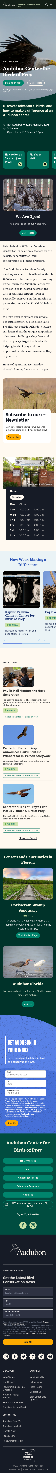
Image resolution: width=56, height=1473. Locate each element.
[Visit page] (29, 395)
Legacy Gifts (9, 1436)
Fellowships (36, 1382)
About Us (28, 1194)
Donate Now (9, 1431)
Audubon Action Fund (14, 1407)
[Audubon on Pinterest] (50, 1356)
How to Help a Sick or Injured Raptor (13, 158)
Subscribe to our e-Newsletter (26, 417)
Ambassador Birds (28, 1177)
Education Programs (28, 1186)
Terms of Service (26, 1101)
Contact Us (30, 1160)
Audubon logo (9, 4)
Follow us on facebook (23, 1225)
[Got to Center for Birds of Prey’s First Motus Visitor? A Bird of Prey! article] (28, 808)
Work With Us (37, 1377)
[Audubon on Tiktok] (41, 1356)
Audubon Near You (12, 1421)
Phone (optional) (13, 1090)
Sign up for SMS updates (38, 1398)
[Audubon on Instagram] (6, 1356)
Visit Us (28, 1004)
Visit (28, 1169)
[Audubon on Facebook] (15, 1356)
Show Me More (27, 838)
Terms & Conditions (20, 1116)
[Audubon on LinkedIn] (32, 1356)
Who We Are (9, 1377)
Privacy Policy (10, 1101)
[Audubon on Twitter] (24, 1356)
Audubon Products (12, 1426)
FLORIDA (13, 625)
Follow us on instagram (33, 1225)
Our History (9, 1382)
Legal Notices (14, 1469)
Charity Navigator (28, 1454)
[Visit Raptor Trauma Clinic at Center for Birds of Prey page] (21, 606)
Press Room (36, 1387)
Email (9, 1072)
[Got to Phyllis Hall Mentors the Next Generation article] (28, 694)
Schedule (17, 497)
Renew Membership (13, 1440)
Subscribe (13, 437)
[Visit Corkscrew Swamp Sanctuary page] (28, 903)
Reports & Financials (13, 1402)
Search (46, 4)
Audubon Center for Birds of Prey (29, 5)
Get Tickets (36, 82)
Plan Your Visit (13, 82)
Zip (8, 1081)
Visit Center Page (28, 935)
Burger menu (51, 4)
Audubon (28, 1249)
